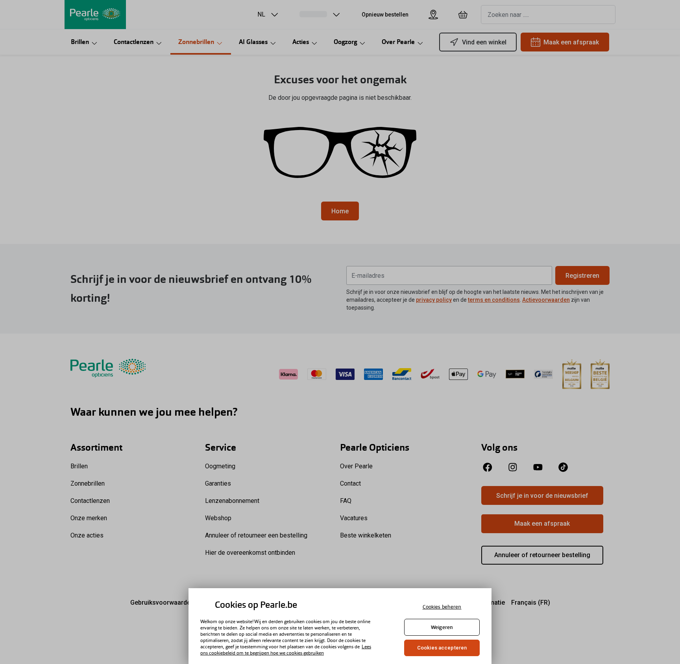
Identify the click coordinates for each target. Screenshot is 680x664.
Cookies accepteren (442, 648)
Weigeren (442, 627)
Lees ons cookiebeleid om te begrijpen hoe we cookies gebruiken (285, 650)
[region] (340, 626)
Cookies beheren (442, 606)
